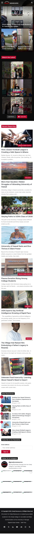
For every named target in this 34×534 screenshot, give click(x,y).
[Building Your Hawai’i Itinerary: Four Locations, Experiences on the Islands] (6, 400)
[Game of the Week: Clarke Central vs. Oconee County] (9, 40)
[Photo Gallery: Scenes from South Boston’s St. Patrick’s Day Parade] (17, 17)
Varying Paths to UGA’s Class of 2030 (17, 216)
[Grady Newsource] (11, 2)
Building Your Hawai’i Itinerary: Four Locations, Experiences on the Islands (21, 399)
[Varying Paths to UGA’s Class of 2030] (6, 408)
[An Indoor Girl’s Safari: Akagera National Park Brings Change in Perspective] (6, 416)
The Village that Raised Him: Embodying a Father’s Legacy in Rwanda (14, 345)
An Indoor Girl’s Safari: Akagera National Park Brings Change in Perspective (21, 415)
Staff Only (23, 522)
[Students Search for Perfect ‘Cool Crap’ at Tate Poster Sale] (25, 40)
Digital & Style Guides (14, 522)
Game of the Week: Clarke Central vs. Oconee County (8, 49)
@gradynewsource (15, 462)
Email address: (5, 444)
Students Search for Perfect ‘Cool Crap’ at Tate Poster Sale (24, 49)
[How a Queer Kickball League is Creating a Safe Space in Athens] (6, 432)
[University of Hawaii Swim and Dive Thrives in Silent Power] (6, 424)
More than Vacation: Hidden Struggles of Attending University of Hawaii (16, 184)
